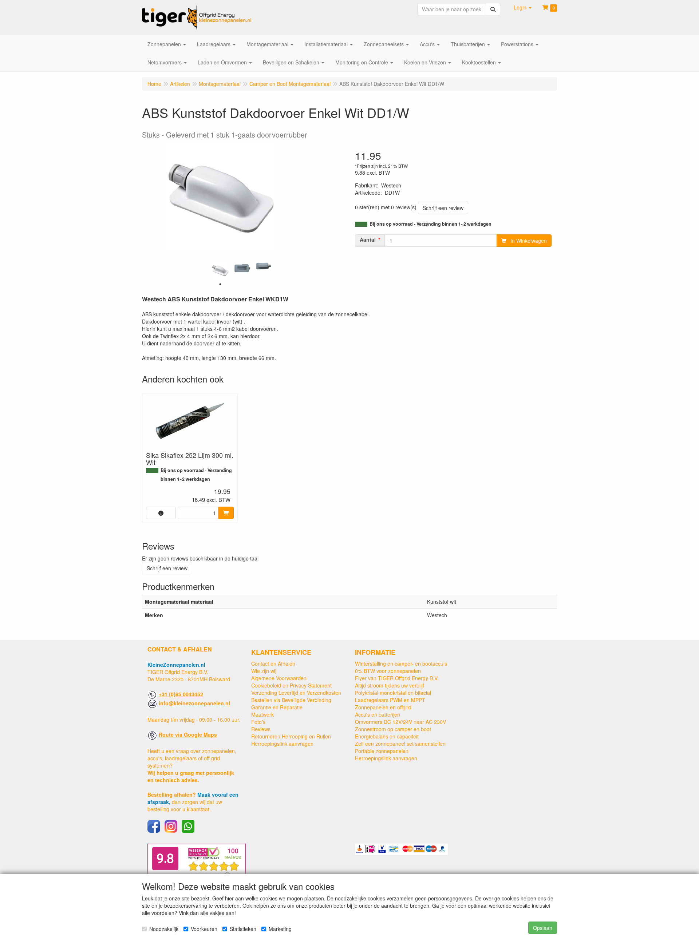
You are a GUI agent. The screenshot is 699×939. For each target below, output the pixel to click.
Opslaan (542, 927)
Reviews (260, 729)
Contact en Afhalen (273, 663)
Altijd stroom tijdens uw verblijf (389, 685)
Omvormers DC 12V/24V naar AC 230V (400, 721)
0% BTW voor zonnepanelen (388, 670)
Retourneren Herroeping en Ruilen (291, 736)
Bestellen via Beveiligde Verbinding (291, 700)
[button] (522, 7)
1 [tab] (220, 284)
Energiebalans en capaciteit (387, 736)
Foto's (258, 721)
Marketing (280, 928)
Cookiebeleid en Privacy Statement (291, 685)
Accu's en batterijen (377, 714)
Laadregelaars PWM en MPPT (390, 700)
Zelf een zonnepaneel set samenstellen (400, 743)
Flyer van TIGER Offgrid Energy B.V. (397, 678)
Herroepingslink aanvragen (282, 743)
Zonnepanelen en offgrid (383, 707)
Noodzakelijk (163, 928)
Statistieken (243, 928)
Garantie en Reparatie (277, 707)
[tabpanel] (220, 270)
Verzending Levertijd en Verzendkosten (296, 692)
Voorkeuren (204, 928)
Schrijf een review (443, 207)
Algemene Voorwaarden (279, 678)
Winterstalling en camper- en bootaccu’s (401, 663)
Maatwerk (262, 714)
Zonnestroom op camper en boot (393, 729)
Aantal (368, 239)
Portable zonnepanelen (381, 750)
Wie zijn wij (263, 670)
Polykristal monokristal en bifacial (393, 692)
